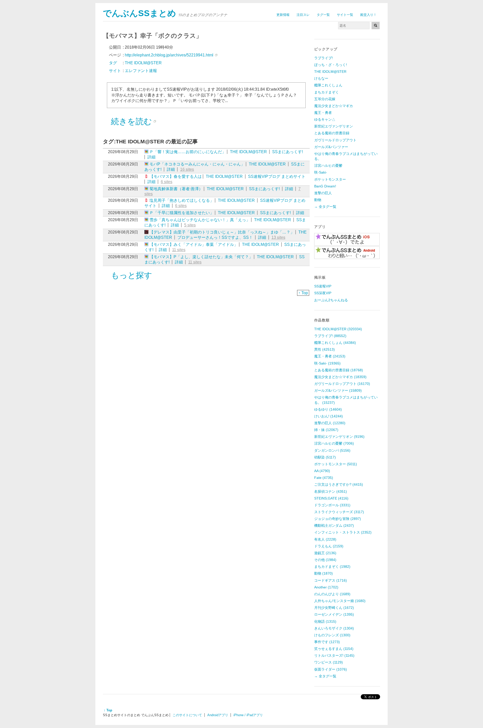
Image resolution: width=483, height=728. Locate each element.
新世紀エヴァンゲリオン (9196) (339, 437)
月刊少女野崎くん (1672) (334, 608)
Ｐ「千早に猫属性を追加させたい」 (181, 213)
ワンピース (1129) (328, 662)
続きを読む (131, 121)
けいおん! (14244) (328, 416)
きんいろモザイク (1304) (334, 628)
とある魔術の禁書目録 (331, 133)
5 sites (190, 225)
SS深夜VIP (322, 293)
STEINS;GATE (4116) (331, 498)
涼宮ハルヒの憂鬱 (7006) (334, 443)
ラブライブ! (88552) (330, 336)
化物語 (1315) (325, 621)
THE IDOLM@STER (248, 152)
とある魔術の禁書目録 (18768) (338, 370)
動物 (317, 200)
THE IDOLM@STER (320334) (338, 329)
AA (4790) (322, 471)
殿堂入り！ (368, 15)
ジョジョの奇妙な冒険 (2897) (337, 519)
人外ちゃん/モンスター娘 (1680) (340, 601)
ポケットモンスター (330, 179)
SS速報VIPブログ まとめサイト (276, 176)
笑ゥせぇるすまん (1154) (333, 649)
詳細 (151, 157)
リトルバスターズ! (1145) (334, 655)
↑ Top (303, 293)
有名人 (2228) (325, 539)
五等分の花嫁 (324, 99)
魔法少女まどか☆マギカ (333, 106)
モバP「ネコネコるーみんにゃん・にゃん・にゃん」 (197, 164)
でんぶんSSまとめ (139, 13)
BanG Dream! (325, 186)
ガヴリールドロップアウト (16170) (342, 384)
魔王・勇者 (323, 113)
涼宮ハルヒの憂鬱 (328, 165)
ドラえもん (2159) (328, 546)
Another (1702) (326, 587)
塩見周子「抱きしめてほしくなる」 (181, 200)
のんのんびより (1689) (332, 594)
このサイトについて (187, 715)
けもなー (321, 78)
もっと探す (131, 275)
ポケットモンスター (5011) (335, 464)
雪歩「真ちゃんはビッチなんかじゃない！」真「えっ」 (199, 220)
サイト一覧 (345, 15)
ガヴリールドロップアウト (335, 140)
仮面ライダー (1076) (330, 669)
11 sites (178, 250)
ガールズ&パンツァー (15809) (338, 390)
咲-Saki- (320, 172)
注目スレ (303, 15)
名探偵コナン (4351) (330, 491)
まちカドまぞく (326, 92)
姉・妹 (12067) (326, 430)
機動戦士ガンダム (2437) (334, 525)
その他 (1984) (325, 560)
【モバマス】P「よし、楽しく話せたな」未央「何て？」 (201, 257)
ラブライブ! (323, 58)
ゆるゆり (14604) (328, 409)
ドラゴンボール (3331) (332, 505)
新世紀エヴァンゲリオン (333, 126)
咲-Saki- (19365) (327, 363)
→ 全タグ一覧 (325, 207)
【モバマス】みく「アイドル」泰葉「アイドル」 (193, 244)
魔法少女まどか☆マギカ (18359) (340, 377)
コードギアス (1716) (330, 580)
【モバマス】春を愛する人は (175, 176)
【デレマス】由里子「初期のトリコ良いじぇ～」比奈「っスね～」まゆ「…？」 (221, 232)
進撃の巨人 (323, 193)
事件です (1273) (327, 642)
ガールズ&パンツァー (331, 147)
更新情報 (283, 15)
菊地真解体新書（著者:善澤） (176, 189)
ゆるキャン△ (324, 119)
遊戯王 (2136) (325, 553)
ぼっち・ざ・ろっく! (330, 65)
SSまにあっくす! (287, 152)
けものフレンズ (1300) (332, 635)
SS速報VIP (322, 286)
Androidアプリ (217, 715)
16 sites (187, 169)
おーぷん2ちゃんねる (331, 300)
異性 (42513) (324, 349)
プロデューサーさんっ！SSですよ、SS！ (215, 237)
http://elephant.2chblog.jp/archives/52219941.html (169, 55)
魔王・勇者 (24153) (329, 356)
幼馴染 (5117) (325, 457)
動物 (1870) (323, 573)
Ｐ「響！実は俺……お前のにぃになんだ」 (187, 152)
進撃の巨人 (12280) (329, 423)
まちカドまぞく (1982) (332, 567)
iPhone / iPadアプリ (248, 715)
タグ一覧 (323, 15)
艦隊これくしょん (328, 85)
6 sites (166, 182)
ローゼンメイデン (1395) (334, 614)
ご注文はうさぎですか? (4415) (338, 484)
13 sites (278, 237)
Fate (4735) (323, 478)
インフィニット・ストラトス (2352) (343, 532)
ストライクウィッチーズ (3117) (339, 512)
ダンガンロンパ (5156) (332, 450)
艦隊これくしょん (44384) (335, 343)
